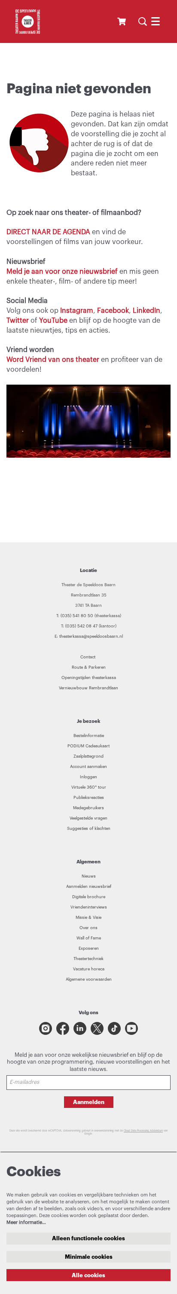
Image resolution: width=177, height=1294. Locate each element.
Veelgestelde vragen (88, 818)
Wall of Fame (88, 938)
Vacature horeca (88, 969)
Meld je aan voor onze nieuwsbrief (62, 271)
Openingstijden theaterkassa (88, 678)
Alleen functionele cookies (88, 1238)
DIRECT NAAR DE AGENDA (48, 232)
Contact (88, 657)
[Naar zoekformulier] (142, 21)
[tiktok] (114, 1028)
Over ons (88, 928)
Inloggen (88, 777)
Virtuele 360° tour (88, 787)
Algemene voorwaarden (89, 979)
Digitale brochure (88, 897)
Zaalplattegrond (88, 756)
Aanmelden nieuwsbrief (88, 886)
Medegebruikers (88, 808)
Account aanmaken (88, 767)
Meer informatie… (26, 1222)
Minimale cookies (89, 1257)
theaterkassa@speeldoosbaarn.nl (91, 636)
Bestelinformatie (88, 736)
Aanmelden (88, 1102)
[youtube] (131, 1028)
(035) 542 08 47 (81, 626)
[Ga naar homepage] (27, 21)
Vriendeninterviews (88, 907)
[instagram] (45, 1028)
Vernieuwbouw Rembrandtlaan (88, 688)
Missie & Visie (88, 917)
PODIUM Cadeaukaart (88, 746)
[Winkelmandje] (122, 21)
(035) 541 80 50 (77, 616)
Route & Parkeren (89, 667)
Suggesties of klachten (88, 828)
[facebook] (62, 1028)
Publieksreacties (88, 797)
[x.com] (97, 1028)
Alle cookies (88, 1275)
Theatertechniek (88, 959)
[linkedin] (79, 1028)
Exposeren (89, 948)
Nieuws (89, 876)
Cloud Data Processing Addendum (143, 1130)
